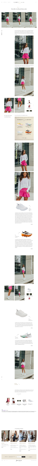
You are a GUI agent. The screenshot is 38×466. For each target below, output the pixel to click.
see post (29, 450)
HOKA (30, 404)
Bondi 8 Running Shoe (30, 210)
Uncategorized (2, 443)
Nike (15, 336)
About (4, 460)
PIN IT (9, 105)
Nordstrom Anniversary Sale (13, 443)
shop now (32, 345)
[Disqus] (19, 416)
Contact (2, 460)
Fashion (18, 7)
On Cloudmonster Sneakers (17, 236)
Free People (29, 108)
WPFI (36, 460)
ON (15, 234)
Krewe (29, 296)
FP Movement (13, 404)
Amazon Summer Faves (4, 444)
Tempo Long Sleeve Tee (29, 103)
